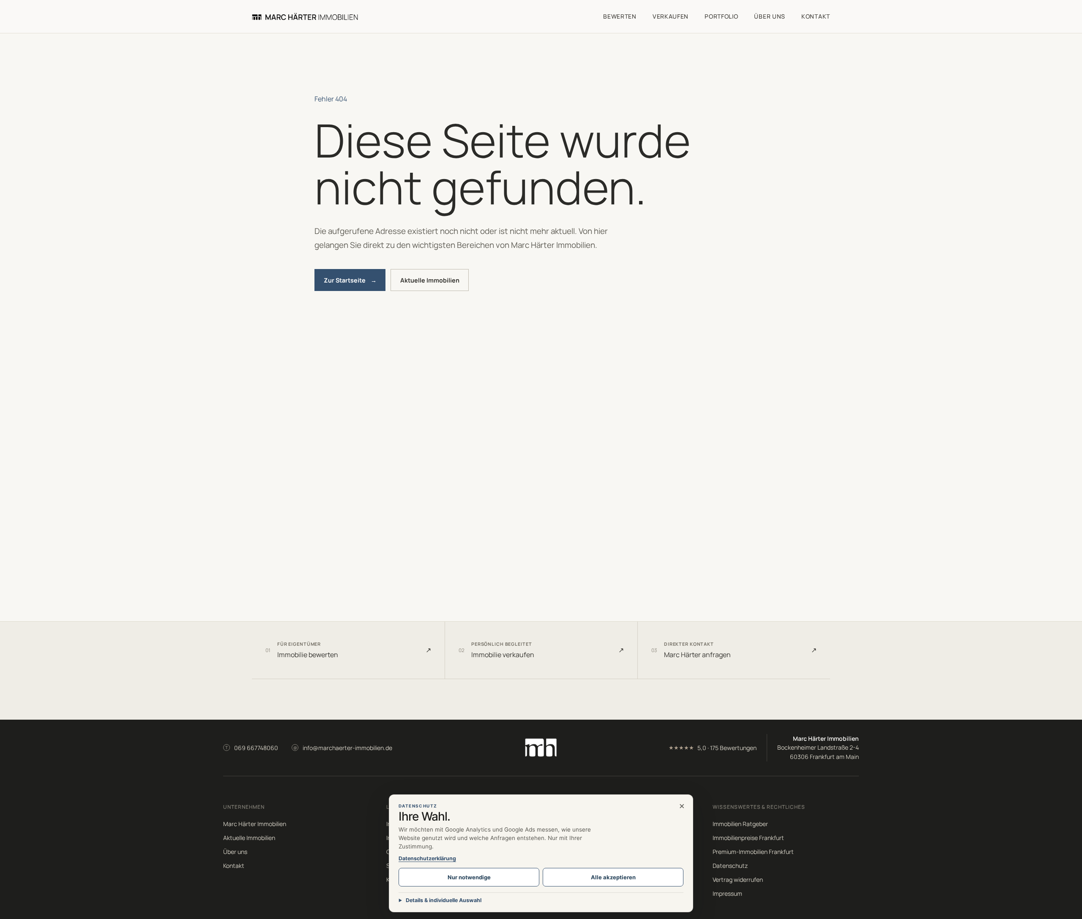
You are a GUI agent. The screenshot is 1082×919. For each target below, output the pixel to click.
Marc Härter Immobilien (254, 824)
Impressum (727, 893)
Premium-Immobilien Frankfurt (753, 852)
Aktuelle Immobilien (429, 280)
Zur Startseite (350, 280)
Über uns (769, 16)
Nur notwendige (469, 877)
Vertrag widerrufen (738, 879)
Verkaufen (671, 16)
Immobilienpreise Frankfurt (748, 838)
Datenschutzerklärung (427, 858)
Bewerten (620, 16)
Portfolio (721, 16)
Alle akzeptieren (613, 877)
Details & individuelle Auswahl (443, 900)
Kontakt (815, 16)
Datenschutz (730, 866)
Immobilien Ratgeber (740, 824)
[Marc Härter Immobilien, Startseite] (305, 16)
